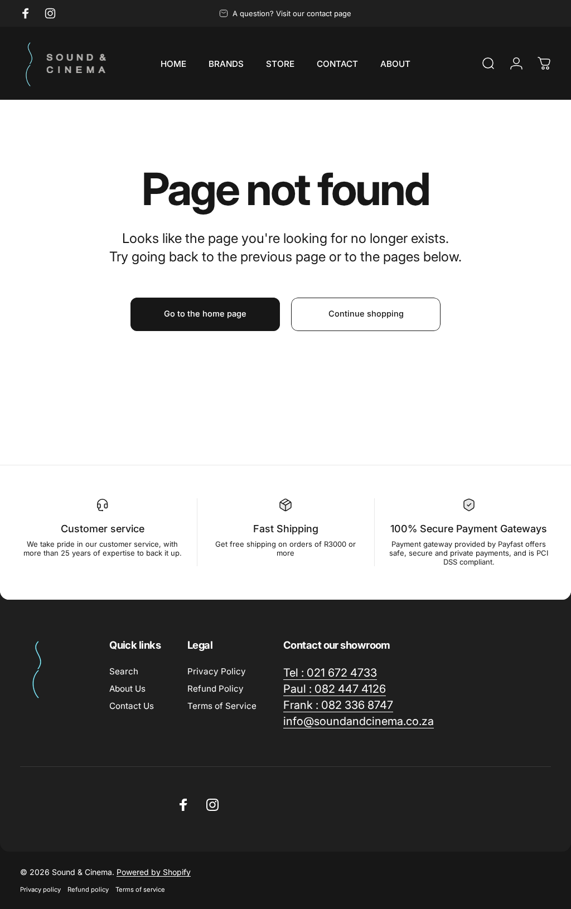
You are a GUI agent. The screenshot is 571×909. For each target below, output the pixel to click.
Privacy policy (40, 889)
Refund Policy (215, 688)
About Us (127, 688)
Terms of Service (222, 706)
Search (123, 671)
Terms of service (140, 889)
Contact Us (131, 706)
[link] (330, 673)
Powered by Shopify (154, 872)
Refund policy (88, 889)
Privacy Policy (216, 671)
